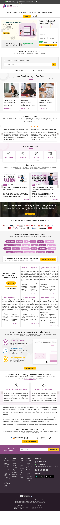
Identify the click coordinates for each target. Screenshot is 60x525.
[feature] (15, 178)
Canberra (14, 467)
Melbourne (14, 474)
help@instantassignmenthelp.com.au (28, 1)
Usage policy (29, 478)
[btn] (54, 64)
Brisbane (14, 465)
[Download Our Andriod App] (40, 476)
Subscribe (53, 449)
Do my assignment (7, 464)
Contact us (28, 476)
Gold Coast (13, 470)
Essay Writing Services (6, 487)
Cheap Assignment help (7, 474)
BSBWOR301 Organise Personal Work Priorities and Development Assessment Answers (43, 189)
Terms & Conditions (29, 470)
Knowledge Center (32, 12)
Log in (21, 3)
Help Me (30, 214)
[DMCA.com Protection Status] (25, 497)
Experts (21, 470)
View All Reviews (30, 441)
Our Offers (21, 477)
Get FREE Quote (48, 45)
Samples (15, 12)
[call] (4, 1)
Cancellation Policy (29, 467)
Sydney (14, 463)
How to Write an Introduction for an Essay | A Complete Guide (15, 188)
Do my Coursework (7, 482)
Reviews (15, 3)
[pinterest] (47, 470)
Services (9, 12)
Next (36, 30)
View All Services (11, 288)
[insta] (41, 470)
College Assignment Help (7, 479)
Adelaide (14, 472)
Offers (9, 3)
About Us (21, 465)
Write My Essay (6, 467)
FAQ (21, 474)
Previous (2, 30)
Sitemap (28, 480)
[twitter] (39, 470)
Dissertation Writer (7, 470)
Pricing (4, 3)
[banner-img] (19, 30)
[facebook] (36, 470)
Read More (26, 199)
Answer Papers (22, 12)
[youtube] (44, 470)
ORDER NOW (30, 368)
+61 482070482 (11, 1)
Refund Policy (28, 464)
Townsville (14, 476)
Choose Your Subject (48, 259)
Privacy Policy (28, 473)
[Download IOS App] (50, 476)
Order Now (27, 16)
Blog (39, 12)
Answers (22, 60)
